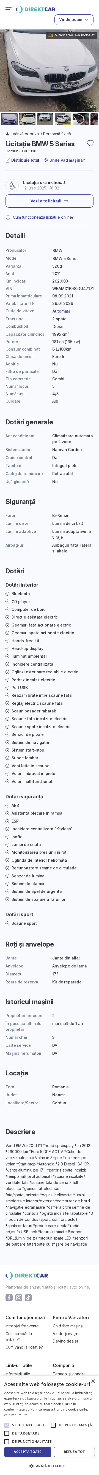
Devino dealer (65, 1341)
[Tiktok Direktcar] (28, 1297)
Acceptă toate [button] (27, 1451)
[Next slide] (91, 84)
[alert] (49, 1425)
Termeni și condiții (69, 1373)
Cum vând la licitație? (24, 1347)
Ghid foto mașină (67, 1326)
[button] (9, 119)
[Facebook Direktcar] (9, 1297)
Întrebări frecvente (22, 1326)
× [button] (93, 1381)
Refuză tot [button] (74, 1451)
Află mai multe (16, 1414)
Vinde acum (70, 19)
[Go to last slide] (8, 84)
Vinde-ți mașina (67, 1333)
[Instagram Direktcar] (18, 1297)
